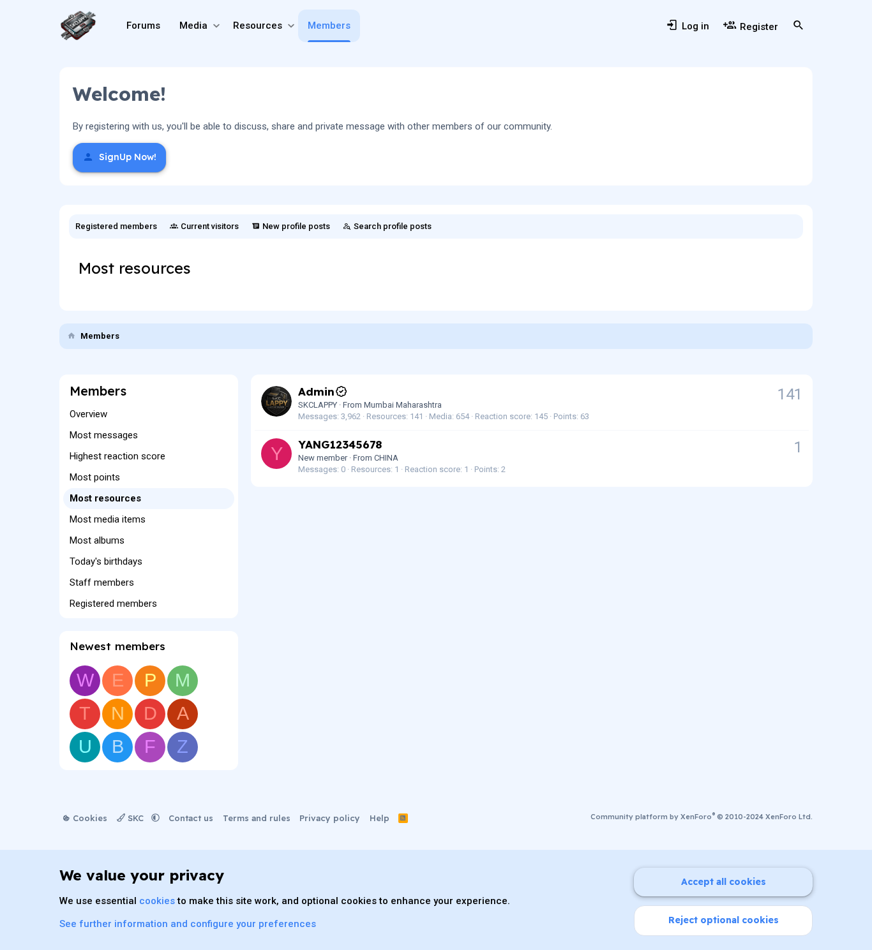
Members (329, 25)
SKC (135, 818)
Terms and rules (256, 818)
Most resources (105, 498)
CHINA (386, 458)
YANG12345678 (340, 444)
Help (379, 818)
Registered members (116, 226)
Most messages (104, 435)
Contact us (191, 818)
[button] (216, 26)
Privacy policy (329, 818)
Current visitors (210, 226)
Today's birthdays (106, 561)
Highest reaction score (117, 456)
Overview (88, 414)
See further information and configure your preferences (187, 924)
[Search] (799, 25)
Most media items (108, 519)
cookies (157, 901)
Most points (95, 477)
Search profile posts (393, 226)
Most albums (97, 540)
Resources (257, 25)
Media (193, 25)
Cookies (88, 818)
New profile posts (296, 226)
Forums (143, 25)
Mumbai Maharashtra (403, 405)
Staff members (102, 582)
